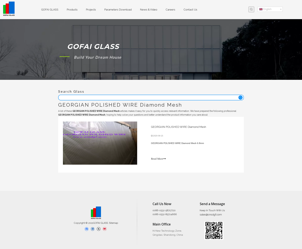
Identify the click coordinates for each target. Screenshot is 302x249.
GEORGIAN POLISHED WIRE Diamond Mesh (178, 126)
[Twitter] (99, 229)
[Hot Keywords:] (251, 9)
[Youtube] (104, 229)
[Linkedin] (93, 229)
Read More (157, 158)
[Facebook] (87, 229)
